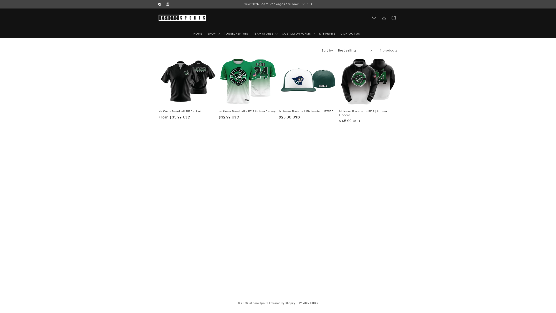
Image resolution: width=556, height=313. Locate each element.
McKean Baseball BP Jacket (180, 111)
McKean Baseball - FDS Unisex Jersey (247, 111)
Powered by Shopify (282, 303)
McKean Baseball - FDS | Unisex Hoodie (363, 113)
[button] (213, 33)
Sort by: (328, 50)
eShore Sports (258, 303)
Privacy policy (308, 303)
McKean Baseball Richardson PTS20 (306, 111)
